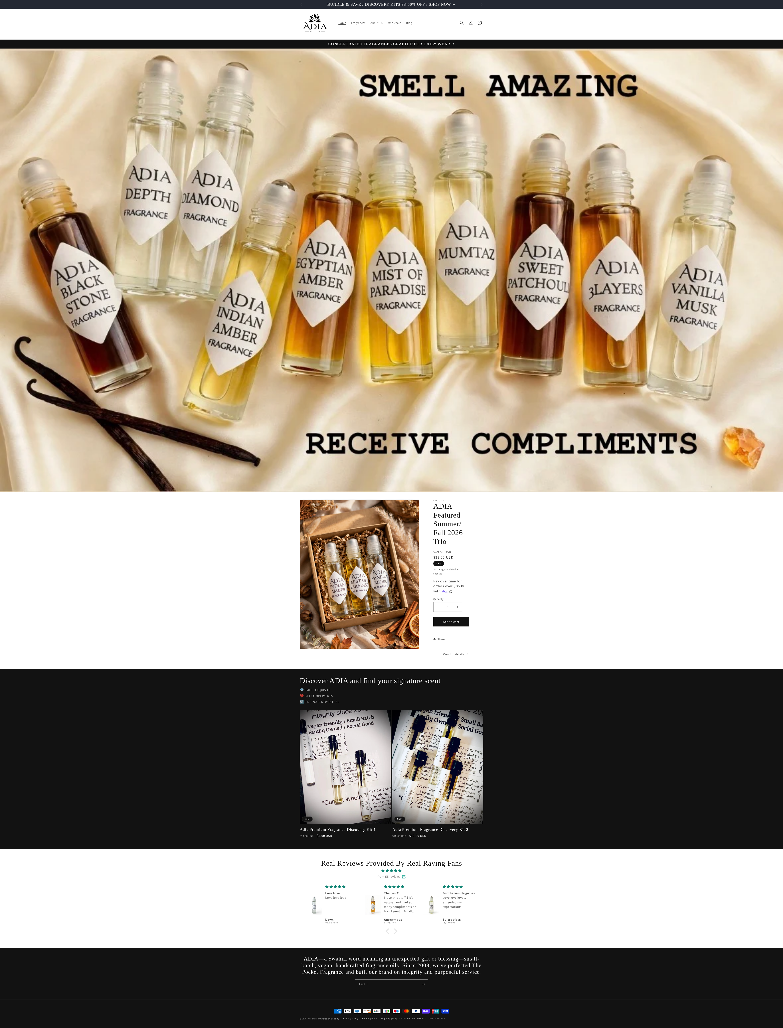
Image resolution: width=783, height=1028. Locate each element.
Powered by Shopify (328, 1018)
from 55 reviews (388, 876)
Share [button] (441, 639)
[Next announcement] (481, 4)
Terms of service (436, 1018)
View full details (453, 654)
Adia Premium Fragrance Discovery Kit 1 (338, 829)
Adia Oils (313, 1018)
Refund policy (369, 1018)
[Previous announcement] (301, 4)
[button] (461, 22)
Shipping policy (389, 1018)
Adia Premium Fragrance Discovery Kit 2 (430, 829)
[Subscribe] (423, 984)
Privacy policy (350, 1018)
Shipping (438, 569)
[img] (391, 871)
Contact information (412, 1018)
